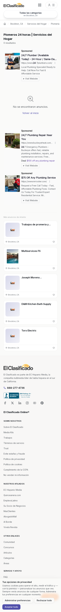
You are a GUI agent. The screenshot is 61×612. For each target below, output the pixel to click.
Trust (6, 448)
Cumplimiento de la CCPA (16, 469)
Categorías (9, 558)
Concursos (9, 547)
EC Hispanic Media (13, 490)
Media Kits (9, 432)
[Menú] (51, 5)
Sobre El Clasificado (13, 427)
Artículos (8, 552)
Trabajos (8, 437)
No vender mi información (16, 475)
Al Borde (8, 522)
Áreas (6, 563)
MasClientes (9, 511)
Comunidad (9, 542)
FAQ (6, 577)
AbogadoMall (10, 516)
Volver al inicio (30, 113)
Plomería (55, 24)
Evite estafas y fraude (14, 453)
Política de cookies (13, 464)
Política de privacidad (14, 459)
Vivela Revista (10, 527)
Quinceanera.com (12, 495)
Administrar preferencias (17, 600)
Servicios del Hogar (37, 24)
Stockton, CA (16, 24)
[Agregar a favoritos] (54, 242)
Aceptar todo (11, 607)
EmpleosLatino (11, 500)
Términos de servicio (14, 443)
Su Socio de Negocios (15, 506)
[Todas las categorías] (39, 5)
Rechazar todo (44, 600)
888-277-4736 (16, 387)
